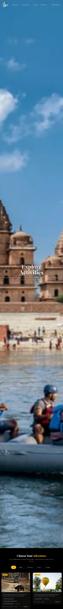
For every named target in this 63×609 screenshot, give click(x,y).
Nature (39, 567)
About (35, 5)
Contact (44, 5)
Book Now (55, 5)
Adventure (30, 567)
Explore (15, 5)
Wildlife (21, 567)
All (13, 567)
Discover (26, 5)
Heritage (48, 567)
